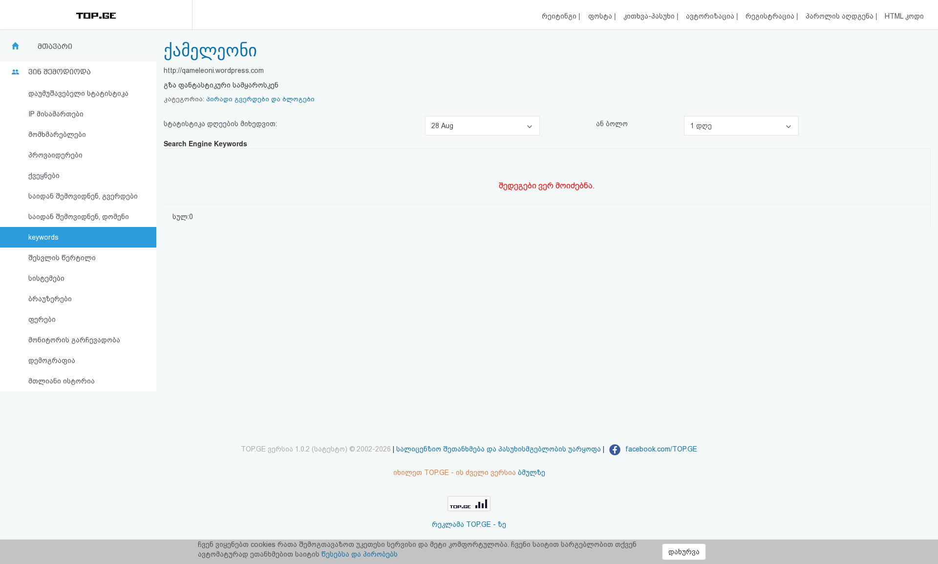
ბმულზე (531, 472)
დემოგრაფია (51, 360)
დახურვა (684, 552)
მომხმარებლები (57, 134)
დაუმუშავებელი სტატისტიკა (78, 93)
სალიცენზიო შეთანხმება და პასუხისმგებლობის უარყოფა (498, 449)
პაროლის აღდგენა (840, 16)
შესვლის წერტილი (62, 258)
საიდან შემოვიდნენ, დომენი (78, 217)
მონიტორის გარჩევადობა (74, 340)
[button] (482, 125)
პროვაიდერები (55, 155)
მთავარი (55, 46)
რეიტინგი (560, 16)
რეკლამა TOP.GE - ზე (469, 524)
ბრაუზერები (50, 299)
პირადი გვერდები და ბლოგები (260, 99)
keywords (43, 237)
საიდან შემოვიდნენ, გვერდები (83, 196)
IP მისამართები (56, 114)
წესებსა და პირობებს (359, 554)
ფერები (42, 319)
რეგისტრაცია (771, 16)
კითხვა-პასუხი (650, 16)
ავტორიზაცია (711, 16)
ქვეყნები (44, 176)
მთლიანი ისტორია (61, 381)
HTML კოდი (904, 16)
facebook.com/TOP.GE (660, 449)
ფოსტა (601, 16)
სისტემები (46, 278)
